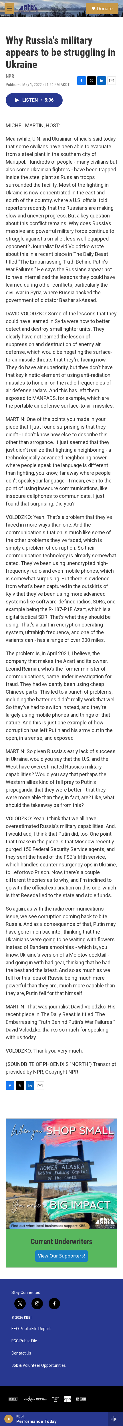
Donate (105, 8)
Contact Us (21, 1353)
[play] (8, 1419)
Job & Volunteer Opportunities (38, 1365)
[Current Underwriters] (61, 1174)
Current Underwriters (61, 1241)
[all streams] (115, 1419)
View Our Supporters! (61, 1256)
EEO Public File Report (31, 1329)
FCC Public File (24, 1341)
